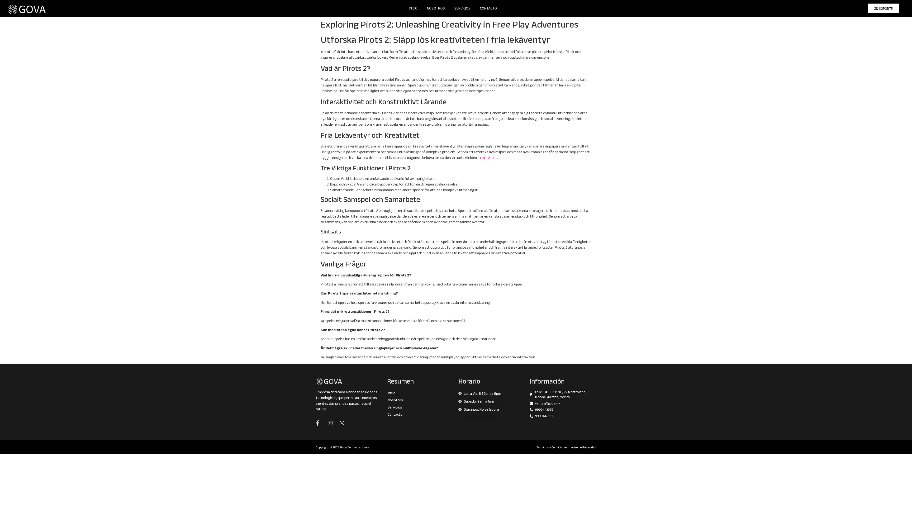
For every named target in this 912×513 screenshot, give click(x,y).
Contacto (488, 8)
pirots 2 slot (487, 158)
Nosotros (436, 8)
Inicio (413, 8)
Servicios (462, 8)
